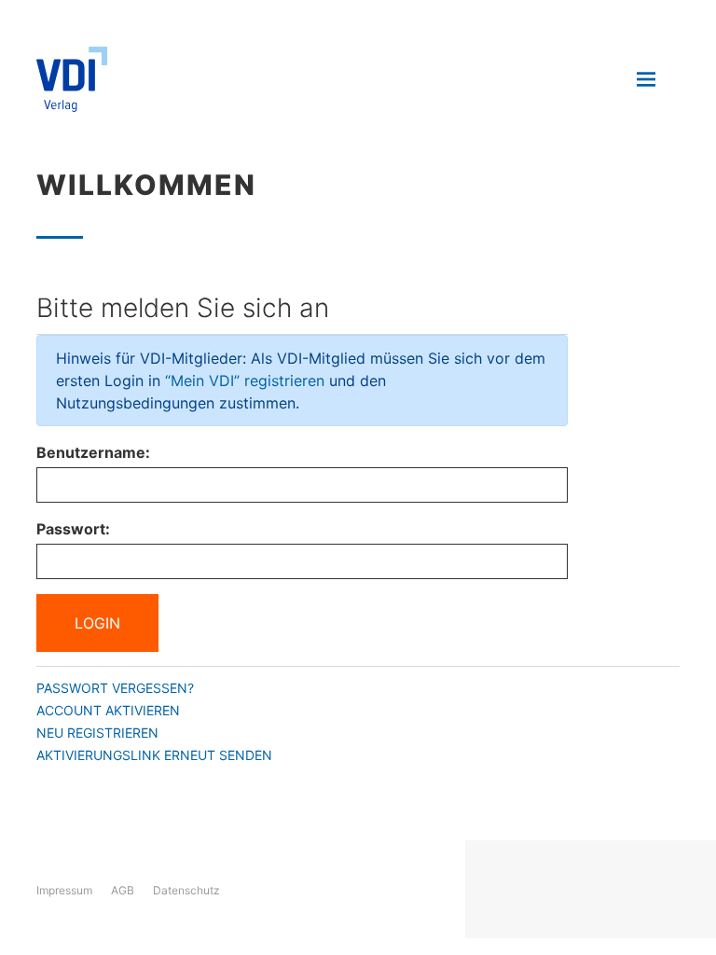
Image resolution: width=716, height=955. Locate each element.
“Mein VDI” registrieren (244, 380)
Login (97, 623)
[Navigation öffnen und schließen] (646, 79)
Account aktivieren (108, 710)
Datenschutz (186, 890)
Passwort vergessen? (115, 688)
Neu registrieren (97, 732)
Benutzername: (93, 452)
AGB (122, 890)
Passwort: (73, 528)
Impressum (64, 890)
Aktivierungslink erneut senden (154, 755)
